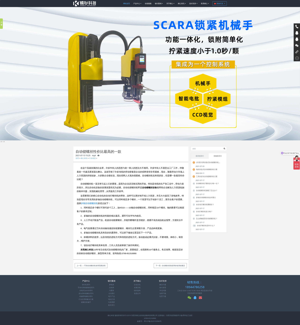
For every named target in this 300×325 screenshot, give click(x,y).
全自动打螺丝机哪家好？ (205, 204)
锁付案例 (158, 3)
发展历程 (137, 287)
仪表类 (111, 287)
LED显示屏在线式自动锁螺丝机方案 (208, 162)
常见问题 (162, 290)
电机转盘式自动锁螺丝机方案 (206, 169)
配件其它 (111, 305)
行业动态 (92, 158)
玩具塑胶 (111, 302)
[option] (150, 70)
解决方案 (162, 284)
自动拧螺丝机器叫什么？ (206, 225)
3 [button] (153, 139)
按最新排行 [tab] (218, 156)
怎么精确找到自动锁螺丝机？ (206, 218)
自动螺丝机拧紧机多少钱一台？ (207, 183)
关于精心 (169, 3)
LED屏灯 (112, 293)
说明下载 (162, 293)
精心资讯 (181, 3)
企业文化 (137, 284)
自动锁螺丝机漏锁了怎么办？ (206, 190)
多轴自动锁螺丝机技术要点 (206, 197)
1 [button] (147, 139)
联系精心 (204, 3)
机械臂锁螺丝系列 (86, 296)
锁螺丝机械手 (86, 302)
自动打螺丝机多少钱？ (204, 211)
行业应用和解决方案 (86, 299)
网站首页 (126, 3)
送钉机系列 (86, 284)
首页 (77, 158)
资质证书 (137, 293)
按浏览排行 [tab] (200, 156)
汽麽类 (111, 290)
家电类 (111, 284)
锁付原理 (162, 287)
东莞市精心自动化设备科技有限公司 (144, 315)
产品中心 (136, 3)
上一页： (91, 265)
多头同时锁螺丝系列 (86, 293)
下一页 (170, 265)
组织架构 (137, 290)
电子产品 (111, 296)
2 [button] (150, 139)
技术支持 (192, 3)
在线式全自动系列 (86, 290)
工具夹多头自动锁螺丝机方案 (206, 176)
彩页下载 (162, 296)
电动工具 (111, 299)
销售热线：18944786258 (194, 284)
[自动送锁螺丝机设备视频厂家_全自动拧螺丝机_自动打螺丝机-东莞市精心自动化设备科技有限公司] (84, 3)
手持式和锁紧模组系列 (86, 287)
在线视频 (148, 3)
